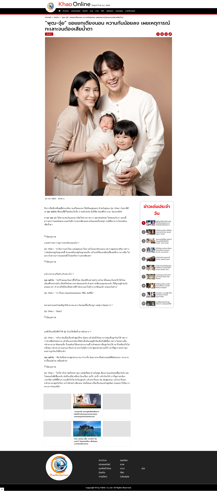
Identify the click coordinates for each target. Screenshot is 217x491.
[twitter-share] (162, 34)
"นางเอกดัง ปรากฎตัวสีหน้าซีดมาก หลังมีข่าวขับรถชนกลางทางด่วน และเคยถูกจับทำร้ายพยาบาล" (86, 414)
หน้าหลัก (48, 17)
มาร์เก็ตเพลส (130, 11)
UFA (143, 468)
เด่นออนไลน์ (75, 11)
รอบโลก (124, 460)
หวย (91, 11)
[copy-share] (170, 34)
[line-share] (166, 34)
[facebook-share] (158, 34)
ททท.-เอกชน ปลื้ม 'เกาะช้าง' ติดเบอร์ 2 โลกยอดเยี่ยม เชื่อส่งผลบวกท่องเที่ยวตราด (85, 441)
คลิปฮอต (109, 11)
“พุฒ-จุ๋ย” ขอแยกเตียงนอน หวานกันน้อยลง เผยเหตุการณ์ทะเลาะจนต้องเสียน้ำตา (92, 17)
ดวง (97, 11)
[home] (59, 11)
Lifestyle (119, 11)
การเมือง (103, 476)
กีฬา (102, 11)
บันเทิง (85, 11)
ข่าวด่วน (66, 11)
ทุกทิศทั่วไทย (105, 468)
